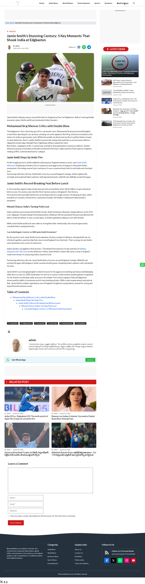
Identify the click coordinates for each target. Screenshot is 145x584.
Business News (53, 556)
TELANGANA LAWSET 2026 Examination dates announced (123, 91)
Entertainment (84, 3)
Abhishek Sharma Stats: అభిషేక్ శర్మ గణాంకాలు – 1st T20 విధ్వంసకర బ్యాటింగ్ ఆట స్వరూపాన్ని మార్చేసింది (74, 453)
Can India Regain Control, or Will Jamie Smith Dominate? (48, 309)
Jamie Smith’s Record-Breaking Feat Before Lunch (39, 303)
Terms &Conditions (82, 563)
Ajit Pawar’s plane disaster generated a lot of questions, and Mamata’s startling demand (124, 82)
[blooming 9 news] (18, 3)
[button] (134, 3)
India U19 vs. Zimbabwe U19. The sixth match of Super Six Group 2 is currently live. (26, 417)
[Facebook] (4, 582)
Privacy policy (79, 560)
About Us (78, 549)
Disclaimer (78, 556)
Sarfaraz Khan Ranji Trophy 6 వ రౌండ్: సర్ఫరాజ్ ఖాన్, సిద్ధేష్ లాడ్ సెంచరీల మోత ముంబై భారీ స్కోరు (27, 453)
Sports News (52, 560)
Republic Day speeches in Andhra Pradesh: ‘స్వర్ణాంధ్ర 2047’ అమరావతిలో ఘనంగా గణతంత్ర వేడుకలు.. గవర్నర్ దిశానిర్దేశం (125, 112)
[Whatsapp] (7, 582)
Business (108, 3)
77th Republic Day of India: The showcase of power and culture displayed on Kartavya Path (124, 123)
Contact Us (79, 553)
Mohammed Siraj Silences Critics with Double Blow (34, 297)
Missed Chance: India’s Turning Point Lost (39, 306)
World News (68, 3)
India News (53, 3)
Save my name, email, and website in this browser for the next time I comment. (43, 516)
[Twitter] (1, 582)
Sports (97, 3)
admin (17, 46)
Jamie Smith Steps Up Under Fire (29, 300)
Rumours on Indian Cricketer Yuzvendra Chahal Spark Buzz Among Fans (73, 417)
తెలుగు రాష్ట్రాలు (122, 3)
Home (41, 3)
